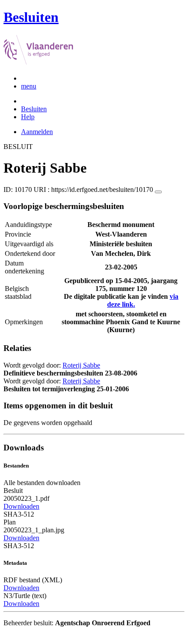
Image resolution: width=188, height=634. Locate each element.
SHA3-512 (18, 514)
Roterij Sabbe (81, 365)
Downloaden (21, 506)
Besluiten (34, 109)
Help (28, 116)
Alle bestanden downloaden (41, 482)
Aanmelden (37, 131)
